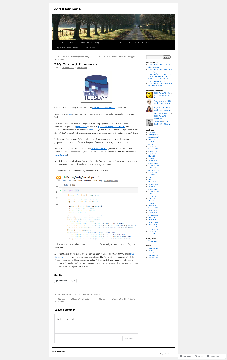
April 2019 (151, 203)
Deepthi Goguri (159, 108)
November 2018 (153, 215)
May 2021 (151, 156)
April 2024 (151, 142)
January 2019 (152, 210)
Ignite (91, 129)
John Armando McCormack (103, 107)
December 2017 (153, 227)
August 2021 (152, 153)
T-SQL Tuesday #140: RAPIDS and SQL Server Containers (91, 42)
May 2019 (151, 201)
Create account (153, 248)
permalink (97, 294)
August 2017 (152, 231)
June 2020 (151, 177)
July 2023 (151, 144)
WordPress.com (153, 257)
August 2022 (152, 146)
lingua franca (81, 126)
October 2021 (152, 151)
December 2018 (153, 212)
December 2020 (153, 163)
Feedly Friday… (159, 101)
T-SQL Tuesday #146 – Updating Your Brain (132, 42)
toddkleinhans (82, 68)
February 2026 (153, 135)
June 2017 (151, 234)
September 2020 (153, 170)
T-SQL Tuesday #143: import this (76, 64)
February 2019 (153, 208)
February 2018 (153, 222)
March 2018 (152, 220)
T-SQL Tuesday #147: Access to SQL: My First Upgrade (117, 56)
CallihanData (158, 122)
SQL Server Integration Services (111, 126)
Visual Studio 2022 (99, 148)
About (64, 42)
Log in (150, 250)
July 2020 (151, 175)
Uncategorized (77, 294)
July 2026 (151, 132)
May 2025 (151, 139)
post (70, 113)
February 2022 (153, 149)
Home (57, 42)
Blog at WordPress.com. (167, 354)
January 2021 (152, 161)
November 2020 (153, 165)
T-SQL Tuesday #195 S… (162, 93)
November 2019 (153, 191)
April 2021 (151, 158)
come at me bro (60, 154)
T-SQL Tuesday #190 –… (162, 114)
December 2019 (153, 189)
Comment (129, 338)
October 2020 (152, 168)
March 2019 (152, 205)
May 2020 (151, 179)
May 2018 (151, 217)
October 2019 (152, 194)
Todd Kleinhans (66, 9)
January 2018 (152, 224)
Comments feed (153, 255)
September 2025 (153, 137)
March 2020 (152, 182)
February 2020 (153, 184)
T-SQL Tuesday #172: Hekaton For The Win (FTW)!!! (75, 47)
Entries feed (152, 253)
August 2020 (152, 172)
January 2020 (152, 187)
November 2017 (153, 229)
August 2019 (152, 196)
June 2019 (151, 198)
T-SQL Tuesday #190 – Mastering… (163, 102)
